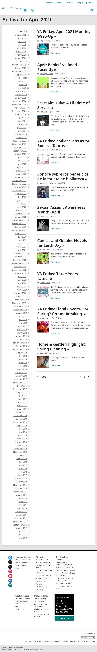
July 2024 (23, 117)
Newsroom (40, 581)
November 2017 (20, 382)
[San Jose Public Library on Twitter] (10, 562)
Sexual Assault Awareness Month (61, 210)
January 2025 (20, 98)
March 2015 (22, 475)
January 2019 (21, 336)
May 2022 (22, 203)
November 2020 (19, 263)
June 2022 (22, 200)
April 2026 (21, 48)
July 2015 (23, 462)
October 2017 (21, 386)
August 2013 (21, 528)
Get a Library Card (23, 559)
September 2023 (20, 151)
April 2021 (21, 247)
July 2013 (23, 531)
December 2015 (20, 448)
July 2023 (22, 157)
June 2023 (22, 160)
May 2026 (22, 45)
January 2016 (21, 445)
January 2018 (21, 376)
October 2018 (21, 346)
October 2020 (20, 266)
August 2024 (20, 114)
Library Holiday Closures (21, 602)
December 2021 (19, 220)
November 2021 (19, 223)
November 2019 (19, 303)
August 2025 (20, 74)
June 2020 (22, 280)
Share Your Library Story (64, 587)
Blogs (17, 606)
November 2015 (20, 452)
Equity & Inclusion (43, 575)
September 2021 (19, 230)
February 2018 (21, 372)
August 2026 (20, 35)
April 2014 (22, 505)
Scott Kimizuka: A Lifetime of (63, 105)
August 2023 (20, 154)
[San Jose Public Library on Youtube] (10, 576)
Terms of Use (30, 641)
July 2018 (23, 356)
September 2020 (19, 270)
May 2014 (23, 501)
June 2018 (23, 359)
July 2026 (22, 38)
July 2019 (23, 316)
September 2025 (19, 71)
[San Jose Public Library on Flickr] (10, 567)
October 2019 (20, 306)
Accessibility (20, 565)
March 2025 (21, 91)
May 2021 (22, 243)
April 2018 (22, 366)
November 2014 (20, 485)
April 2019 (22, 326)
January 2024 (21, 137)
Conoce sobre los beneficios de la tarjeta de (63, 176)
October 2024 (20, 107)
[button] (54, 2)
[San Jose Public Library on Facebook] (10, 558)
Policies (39, 584)
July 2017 (23, 395)
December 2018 (20, 339)
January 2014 (21, 515)
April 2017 (22, 402)
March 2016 (22, 438)
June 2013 (23, 534)
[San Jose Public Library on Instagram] (10, 571)
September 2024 (19, 111)
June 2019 (23, 319)
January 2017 (21, 412)
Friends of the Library (65, 567)
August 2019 (21, 313)
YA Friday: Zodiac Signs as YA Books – (63, 143)
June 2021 (23, 240)
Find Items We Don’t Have (42, 610)
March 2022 (21, 210)
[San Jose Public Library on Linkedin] (10, 581)
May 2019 (23, 323)
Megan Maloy (45, 40)
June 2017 (23, 399)
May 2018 (23, 362)
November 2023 (19, 144)
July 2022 (22, 197)
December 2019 (20, 299)
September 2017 (20, 389)
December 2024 (19, 101)
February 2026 (19, 55)
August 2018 (21, 352)
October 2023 (20, 147)
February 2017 (21, 409)
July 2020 (22, 276)
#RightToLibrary (43, 578)
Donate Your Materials (65, 570)
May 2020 (22, 283)
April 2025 (21, 88)
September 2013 (20, 525)
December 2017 (20, 379)
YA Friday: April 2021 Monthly (63, 34)
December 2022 (19, 180)
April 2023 (21, 167)
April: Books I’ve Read (57, 67)
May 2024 (23, 124)
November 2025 (19, 64)
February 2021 (19, 253)
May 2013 (23, 538)
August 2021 (20, 233)
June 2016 (23, 429)
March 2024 (21, 131)
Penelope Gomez (46, 74)
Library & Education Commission (64, 579)
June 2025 (22, 81)
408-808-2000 (62, 612)
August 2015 (21, 458)
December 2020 (19, 260)
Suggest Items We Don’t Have (41, 615)
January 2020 (20, 296)
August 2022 (20, 194)
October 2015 (21, 455)
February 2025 (21, 94)
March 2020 (22, 290)
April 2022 (21, 207)
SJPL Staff (43, 112)
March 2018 (22, 369)
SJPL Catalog (39, 601)
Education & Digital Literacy (44, 571)
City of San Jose (88, 633)
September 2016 (20, 422)
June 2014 (23, 498)
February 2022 (19, 213)
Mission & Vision (42, 559)
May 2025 (23, 84)
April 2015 (22, 472)
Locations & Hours (22, 598)
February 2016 (21, 442)
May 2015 (23, 468)
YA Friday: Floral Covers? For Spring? (62, 311)
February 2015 (21, 478)
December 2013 (20, 518)
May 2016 (23, 432)
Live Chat (19, 568)
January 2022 (20, 217)
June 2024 (22, 121)
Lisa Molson (44, 216)
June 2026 (22, 41)
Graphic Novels (45, 249)
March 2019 (22, 329)
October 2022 (20, 187)
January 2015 (21, 481)
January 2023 (20, 177)
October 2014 (21, 488)
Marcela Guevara (46, 183)
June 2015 (23, 465)
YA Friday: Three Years (57, 276)
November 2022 (19, 184)
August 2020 (20, 273)
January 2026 (20, 58)
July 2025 (23, 78)
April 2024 (21, 127)
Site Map (39, 589)
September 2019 (20, 309)
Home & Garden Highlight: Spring (61, 346)
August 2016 (21, 425)
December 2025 (20, 61)
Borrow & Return (22, 562)
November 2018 (20, 342)
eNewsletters (20, 609)
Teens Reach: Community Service (64, 563)
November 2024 (19, 104)
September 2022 (19, 190)
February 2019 (21, 333)
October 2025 (20, 68)
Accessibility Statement (63, 641)
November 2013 (20, 521)
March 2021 (21, 250)
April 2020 (21, 286)
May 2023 (22, 164)
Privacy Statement (44, 641)
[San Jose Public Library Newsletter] (10, 585)
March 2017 (22, 405)
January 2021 (20, 256)
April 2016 (22, 435)
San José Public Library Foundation (65, 574)
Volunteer (60, 559)
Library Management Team (45, 566)
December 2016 (20, 415)
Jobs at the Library (43, 562)
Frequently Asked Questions (41, 605)
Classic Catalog (40, 598)
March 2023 (21, 170)
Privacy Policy (41, 586)
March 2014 (22, 508)
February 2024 (21, 134)
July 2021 (22, 237)
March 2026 (21, 51)
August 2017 (21, 392)
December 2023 (19, 141)
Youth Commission (63, 583)
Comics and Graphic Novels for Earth (62, 243)
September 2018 (20, 349)
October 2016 (21, 419)
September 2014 (20, 491)
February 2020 (19, 293)
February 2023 (19, 174)
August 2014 (21, 495)
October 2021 (20, 227)
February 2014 (21, 511)
